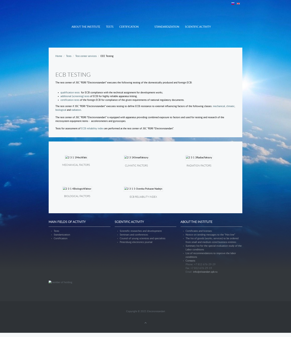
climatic (230, 106)
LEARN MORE (76, 161)
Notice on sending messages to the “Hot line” (210, 235)
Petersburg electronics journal (136, 242)
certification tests (69, 100)
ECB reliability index (92, 128)
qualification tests (70, 92)
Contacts (190, 261)
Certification (129, 26)
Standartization (62, 235)
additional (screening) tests (74, 96)
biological (61, 110)
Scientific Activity (198, 26)
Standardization (166, 26)
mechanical (219, 106)
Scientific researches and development (141, 231)
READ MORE (136, 161)
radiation (76, 110)
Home (58, 56)
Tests (110, 26)
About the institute (86, 26)
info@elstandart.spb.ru (205, 272)
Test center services (86, 56)
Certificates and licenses (199, 231)
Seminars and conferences (134, 235)
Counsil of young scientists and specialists (142, 238)
